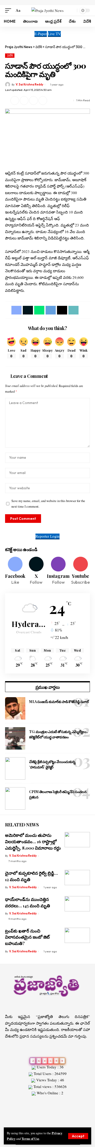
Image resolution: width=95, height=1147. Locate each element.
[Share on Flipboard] (24, 100)
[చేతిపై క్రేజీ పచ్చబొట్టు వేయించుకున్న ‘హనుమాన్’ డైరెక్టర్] (15, 768)
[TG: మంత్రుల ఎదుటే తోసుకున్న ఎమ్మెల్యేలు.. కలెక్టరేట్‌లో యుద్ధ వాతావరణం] (15, 738)
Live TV (54, 33)
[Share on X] (14, 100)
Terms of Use (30, 1138)
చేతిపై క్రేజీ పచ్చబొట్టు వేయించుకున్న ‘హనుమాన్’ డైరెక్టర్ (52, 764)
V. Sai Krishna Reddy (29, 84)
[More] (52, 100)
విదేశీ (10, 55)
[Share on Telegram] (51, 310)
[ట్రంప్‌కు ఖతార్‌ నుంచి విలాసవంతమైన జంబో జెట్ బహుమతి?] (77, 935)
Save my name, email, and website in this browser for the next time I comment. (48, 503)
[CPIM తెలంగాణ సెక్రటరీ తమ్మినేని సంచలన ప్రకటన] (15, 798)
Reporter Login (47, 536)
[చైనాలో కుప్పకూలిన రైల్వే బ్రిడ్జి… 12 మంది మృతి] (77, 877)
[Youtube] (80, 571)
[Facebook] (15, 571)
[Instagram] (58, 571)
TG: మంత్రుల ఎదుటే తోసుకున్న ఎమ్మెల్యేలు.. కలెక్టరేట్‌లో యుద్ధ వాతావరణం (58, 734)
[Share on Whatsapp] (39, 310)
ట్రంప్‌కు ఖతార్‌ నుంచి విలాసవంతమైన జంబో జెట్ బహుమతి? (27, 937)
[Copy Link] (33, 100)
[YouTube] (50, 1122)
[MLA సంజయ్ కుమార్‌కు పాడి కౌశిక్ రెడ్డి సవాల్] (15, 708)
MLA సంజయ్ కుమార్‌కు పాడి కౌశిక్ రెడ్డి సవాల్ (59, 701)
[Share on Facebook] (16, 310)
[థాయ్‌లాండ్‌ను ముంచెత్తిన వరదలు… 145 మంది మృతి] (77, 903)
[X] (36, 571)
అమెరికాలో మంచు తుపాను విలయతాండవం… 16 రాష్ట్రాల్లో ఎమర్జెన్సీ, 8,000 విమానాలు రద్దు (33, 841)
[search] (72, 10)
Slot (8, 1102)
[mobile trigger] (9, 10)
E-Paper (40, 33)
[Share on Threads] (62, 310)
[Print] (43, 100)
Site (15, 1102)
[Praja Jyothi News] (47, 10)
